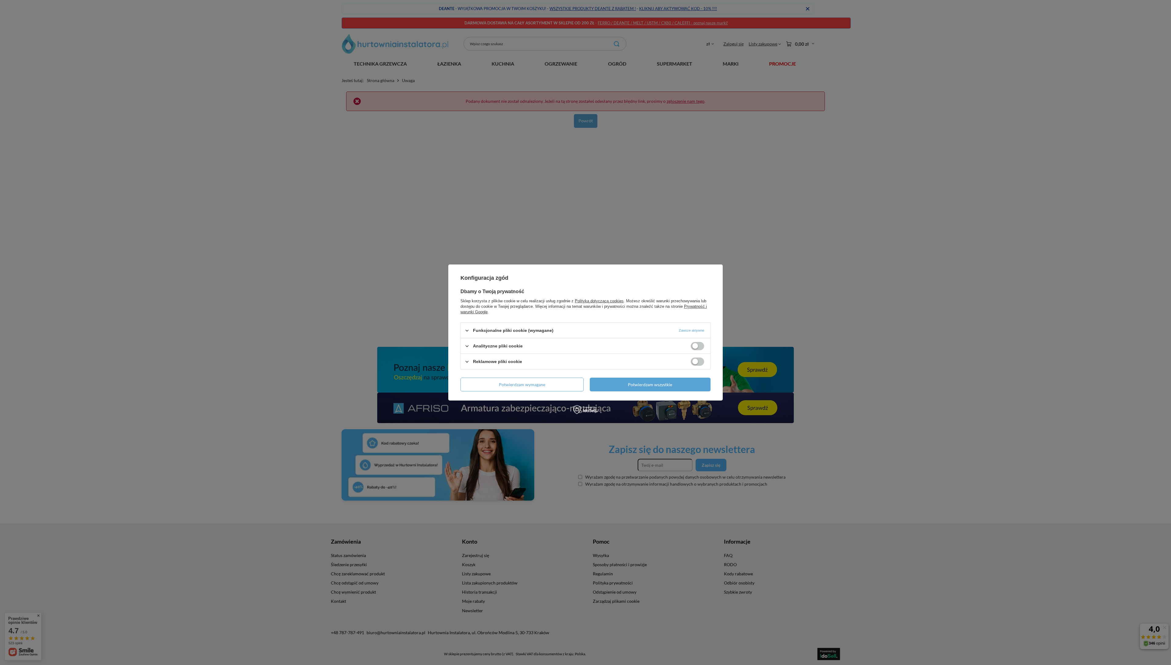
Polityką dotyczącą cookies (599, 301)
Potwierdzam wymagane (522, 384)
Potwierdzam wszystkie (650, 384)
